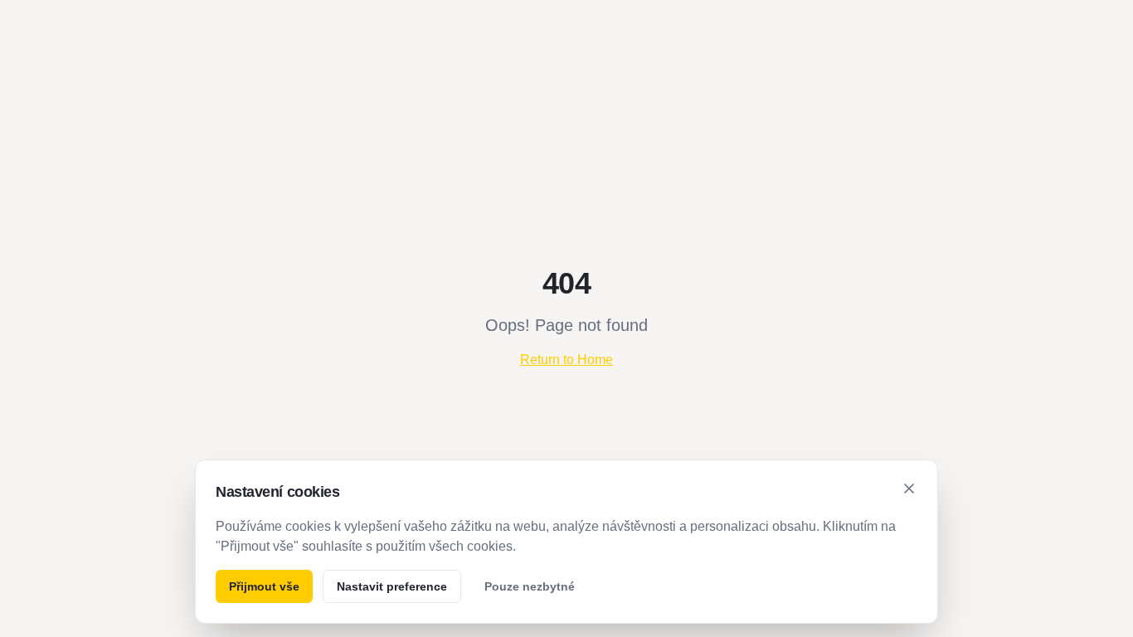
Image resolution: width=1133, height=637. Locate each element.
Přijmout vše (264, 586)
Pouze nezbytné (529, 586)
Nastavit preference (392, 586)
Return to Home (566, 360)
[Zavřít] (909, 488)
